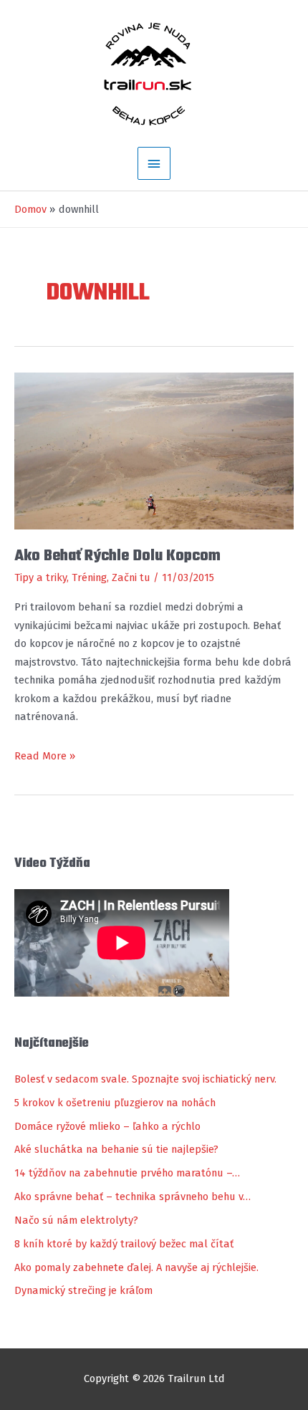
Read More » (44, 757)
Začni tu (131, 577)
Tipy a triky (40, 577)
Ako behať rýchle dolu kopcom (117, 556)
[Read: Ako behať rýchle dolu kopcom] (154, 449)
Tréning (89, 577)
